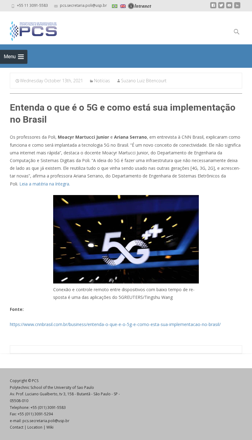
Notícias (102, 81)
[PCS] (28, 29)
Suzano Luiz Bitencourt (144, 81)
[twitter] (221, 7)
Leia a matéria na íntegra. (44, 184)
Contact (16, 427)
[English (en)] (123, 5)
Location (34, 427)
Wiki (49, 427)
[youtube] (229, 7)
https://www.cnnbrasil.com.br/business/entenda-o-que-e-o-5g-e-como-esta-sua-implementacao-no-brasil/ (115, 324)
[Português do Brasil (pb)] (114, 5)
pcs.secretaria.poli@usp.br (45, 420)
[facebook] (213, 7)
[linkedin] (237, 7)
